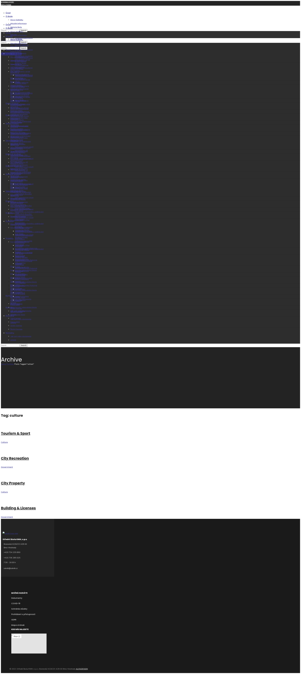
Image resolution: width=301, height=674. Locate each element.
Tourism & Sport (15, 433)
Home (3, 364)
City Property (13, 483)
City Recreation (15, 458)
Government (7, 467)
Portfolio (10, 364)
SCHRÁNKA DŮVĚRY (7, 2)
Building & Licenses (18, 508)
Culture (4, 442)
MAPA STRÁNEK (6, 5)
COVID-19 (4, 7)
